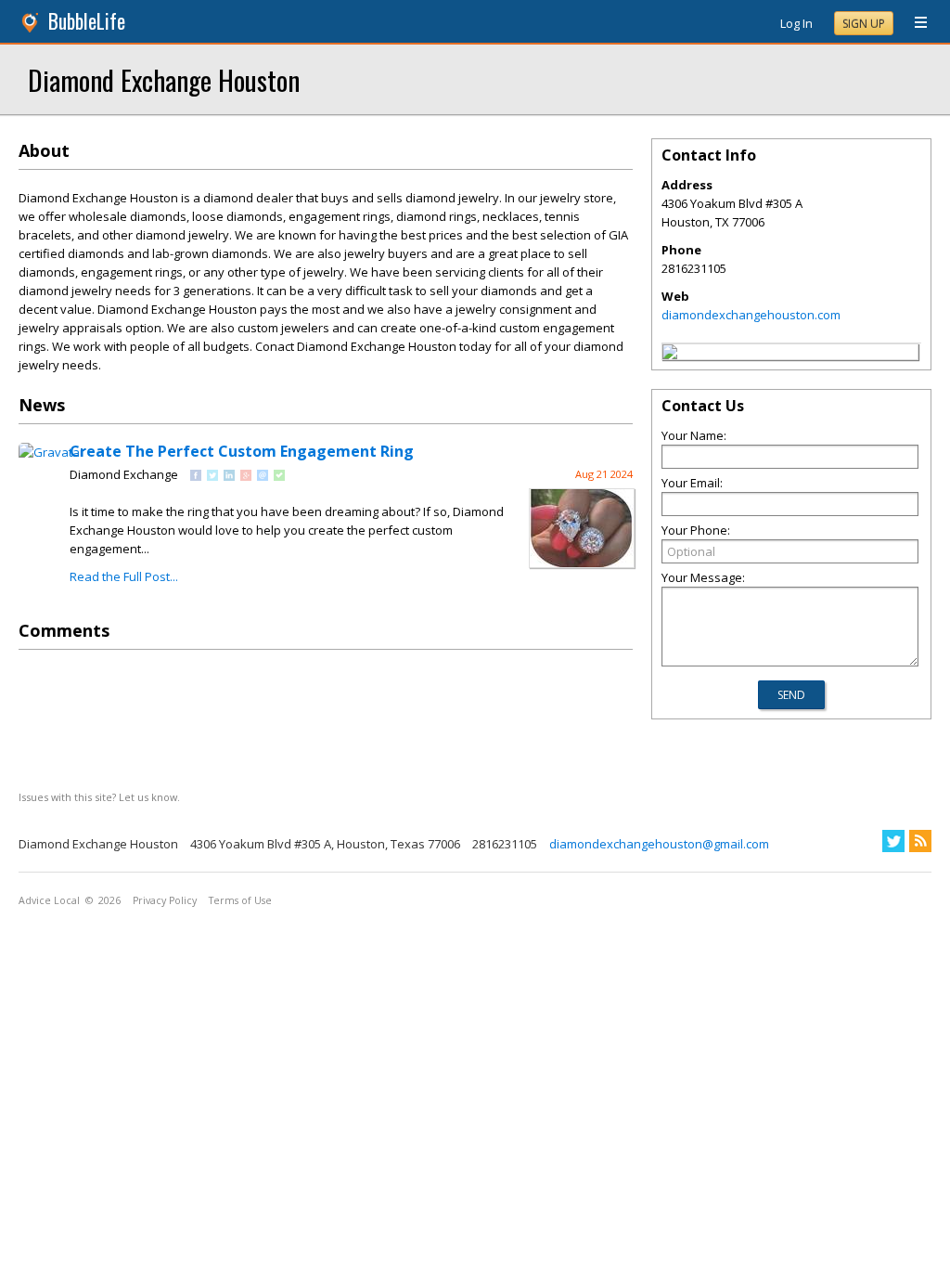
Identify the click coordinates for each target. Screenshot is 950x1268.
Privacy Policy (165, 900)
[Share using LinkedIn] (229, 476)
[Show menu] (913, 23)
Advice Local (49, 900)
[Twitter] (893, 841)
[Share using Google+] (245, 476)
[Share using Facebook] (195, 476)
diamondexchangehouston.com (751, 314)
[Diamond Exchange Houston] (669, 354)
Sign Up (863, 24)
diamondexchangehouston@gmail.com (659, 843)
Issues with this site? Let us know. (99, 797)
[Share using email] (262, 476)
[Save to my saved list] (279, 476)
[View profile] (51, 452)
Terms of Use (240, 900)
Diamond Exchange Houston (164, 79)
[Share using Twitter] (212, 476)
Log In (796, 23)
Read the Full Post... (124, 576)
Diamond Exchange (124, 474)
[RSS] (920, 841)
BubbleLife (86, 20)
